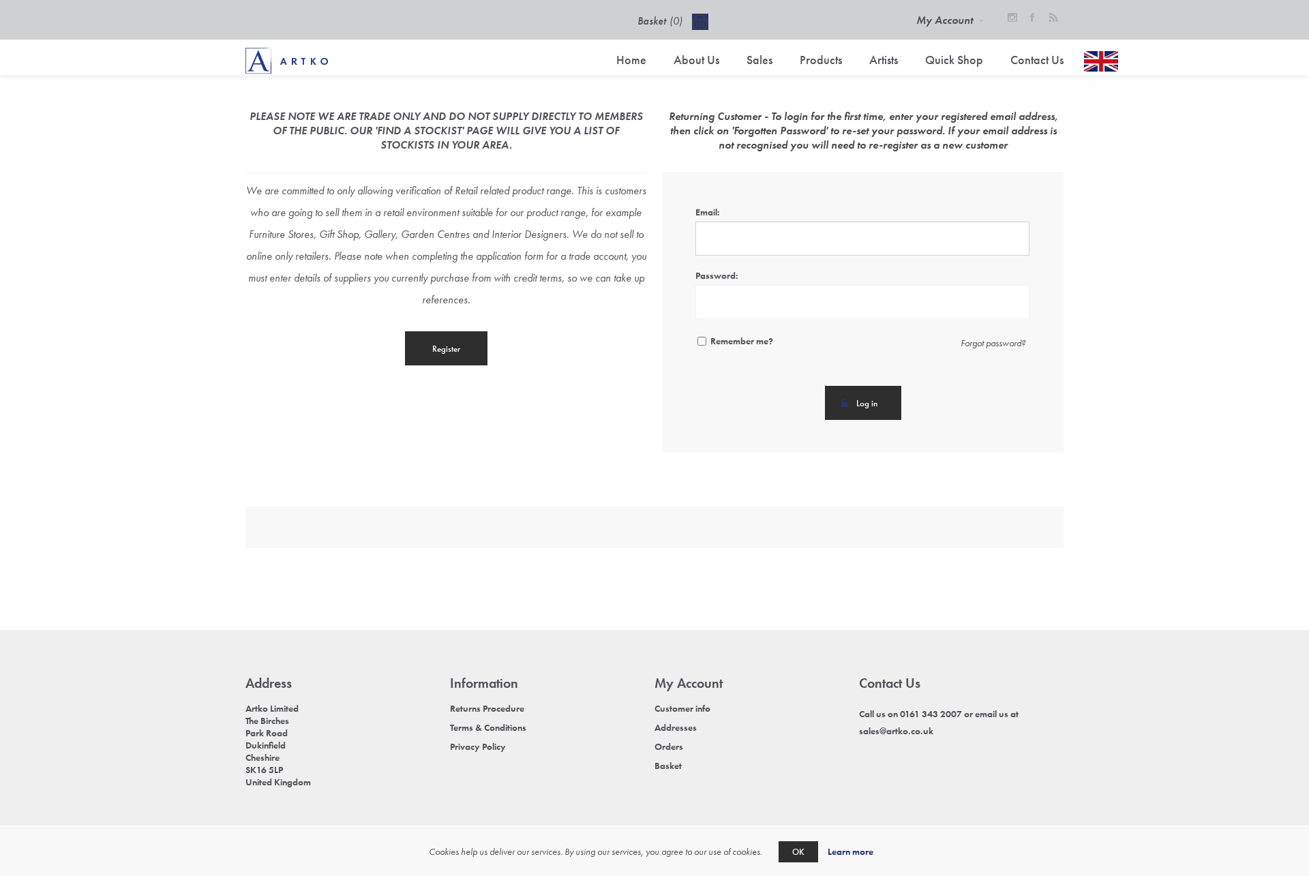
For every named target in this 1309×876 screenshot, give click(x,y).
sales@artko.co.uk (896, 731)
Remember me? (741, 341)
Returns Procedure (487, 708)
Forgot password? (993, 343)
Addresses (675, 727)
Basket (668, 765)
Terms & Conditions (488, 727)
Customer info (682, 708)
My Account (944, 20)
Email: (707, 212)
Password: (716, 275)
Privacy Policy (478, 746)
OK (798, 852)
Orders (668, 746)
